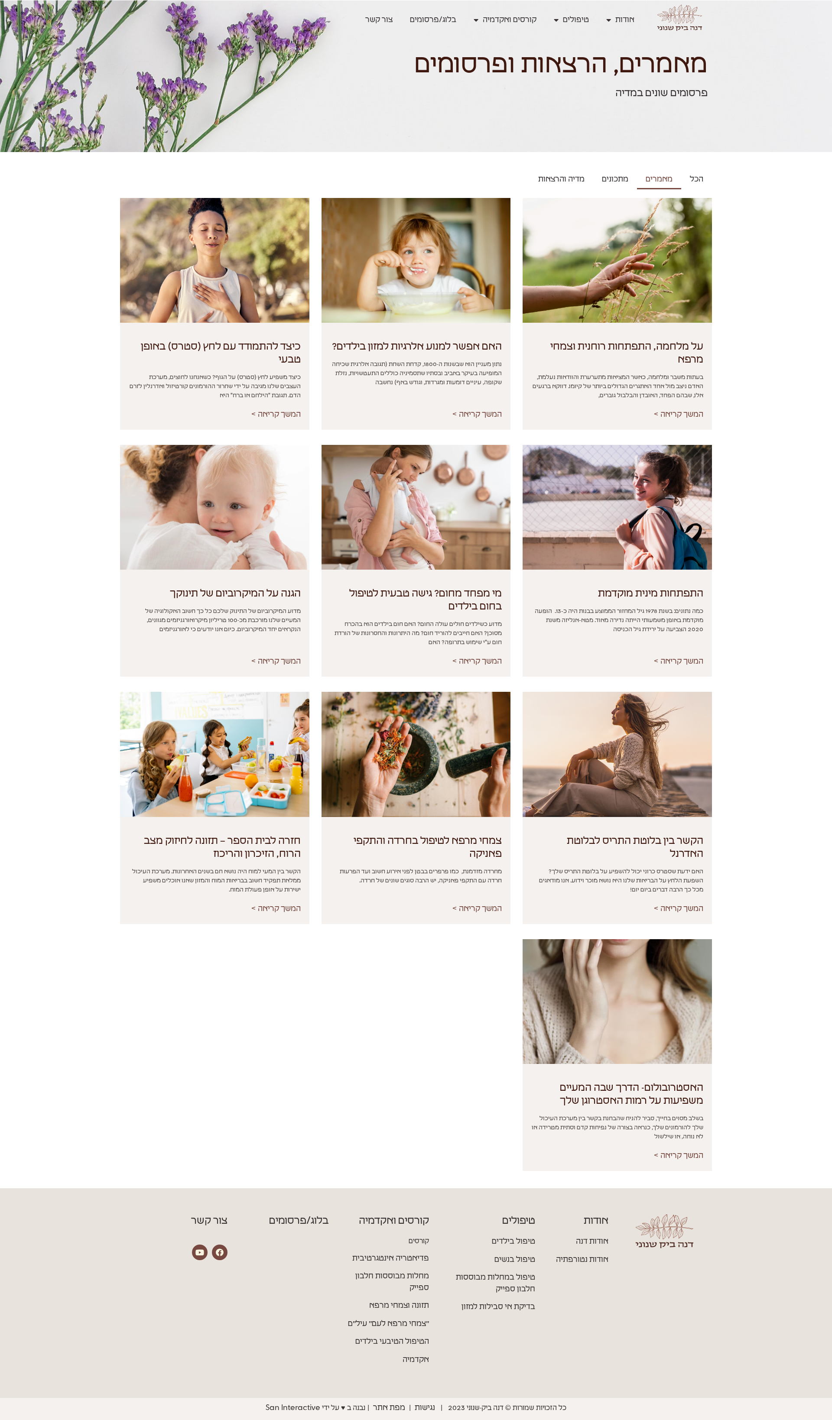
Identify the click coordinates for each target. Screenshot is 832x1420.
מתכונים (615, 179)
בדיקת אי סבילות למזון (498, 1307)
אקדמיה (416, 1360)
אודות (624, 20)
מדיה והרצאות (561, 179)
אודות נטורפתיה (582, 1260)
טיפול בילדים (513, 1241)
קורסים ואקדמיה (509, 20)
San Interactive (293, 1408)
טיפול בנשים (514, 1260)
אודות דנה (592, 1241)
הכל (696, 179)
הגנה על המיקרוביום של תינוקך (235, 594)
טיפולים (576, 20)
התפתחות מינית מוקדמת (650, 594)
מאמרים (659, 179)
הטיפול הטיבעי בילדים (392, 1341)
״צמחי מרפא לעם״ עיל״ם (388, 1324)
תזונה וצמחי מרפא (399, 1306)
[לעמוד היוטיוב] (200, 1252)
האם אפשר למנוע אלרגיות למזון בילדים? (417, 347)
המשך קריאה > (678, 415)
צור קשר (379, 20)
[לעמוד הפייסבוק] (220, 1252)
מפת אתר (389, 1408)
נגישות (425, 1408)
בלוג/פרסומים (433, 20)
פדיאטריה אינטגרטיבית (390, 1258)
